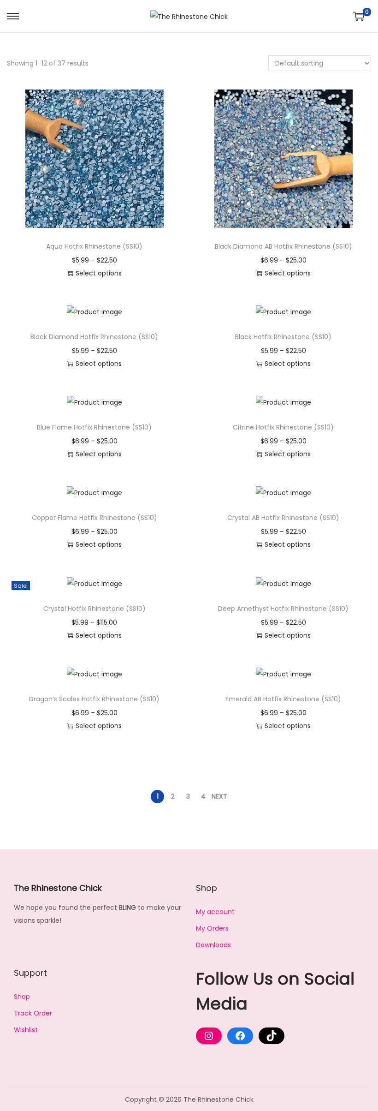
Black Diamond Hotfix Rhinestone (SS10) (94, 336)
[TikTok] (271, 1035)
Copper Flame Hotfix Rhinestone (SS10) (94, 517)
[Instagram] (209, 1035)
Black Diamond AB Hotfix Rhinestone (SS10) (283, 246)
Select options (99, 273)
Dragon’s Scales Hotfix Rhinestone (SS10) (94, 699)
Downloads (213, 945)
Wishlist (26, 1029)
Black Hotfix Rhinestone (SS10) (283, 336)
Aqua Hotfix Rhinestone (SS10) (94, 246)
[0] (358, 16)
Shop (22, 996)
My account (215, 911)
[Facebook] (240, 1035)
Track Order (33, 1013)
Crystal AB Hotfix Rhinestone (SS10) (283, 517)
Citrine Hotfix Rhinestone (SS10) (283, 427)
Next (219, 796)
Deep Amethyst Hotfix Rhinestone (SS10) (283, 608)
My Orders (212, 928)
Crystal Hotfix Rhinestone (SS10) (94, 608)
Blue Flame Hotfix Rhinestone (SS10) (94, 427)
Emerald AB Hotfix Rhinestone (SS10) (283, 699)
